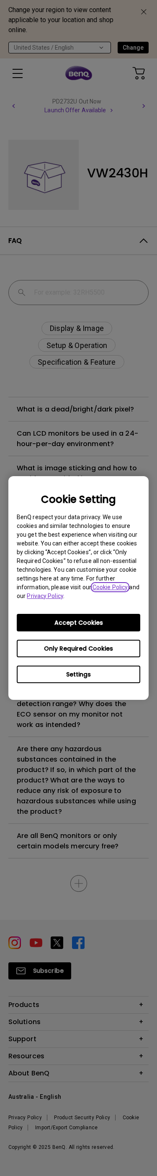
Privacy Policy (45, 596)
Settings (78, 674)
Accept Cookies (78, 622)
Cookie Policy (110, 587)
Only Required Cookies (78, 648)
